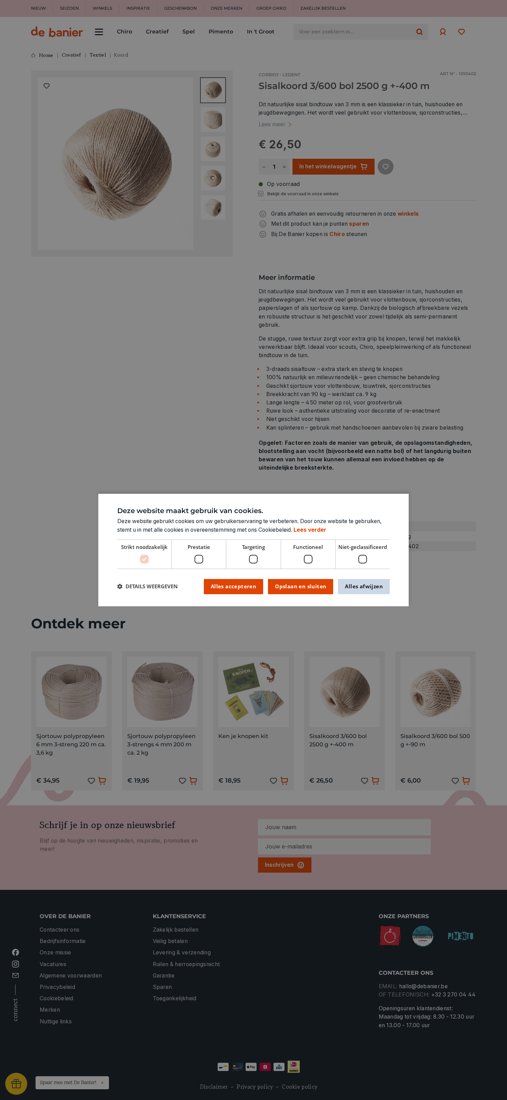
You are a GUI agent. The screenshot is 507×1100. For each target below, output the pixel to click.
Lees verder (310, 530)
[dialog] (253, 550)
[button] (147, 586)
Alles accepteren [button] (233, 586)
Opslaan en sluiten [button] (300, 586)
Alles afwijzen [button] (364, 586)
